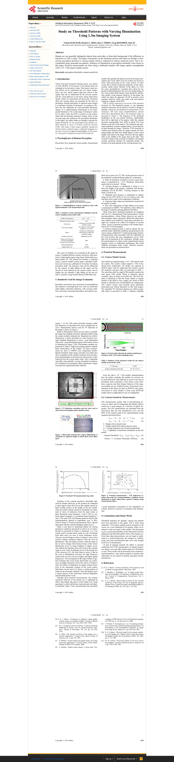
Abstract (32, 27)
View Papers (34, 54)
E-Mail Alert (35, 759)
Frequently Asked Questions (39, 85)
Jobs (123, 17)
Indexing (32, 51)
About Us (108, 17)
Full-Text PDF (34, 30)
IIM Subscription (35, 71)
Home (35, 17)
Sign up (108, 759)
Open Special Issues (36, 91)
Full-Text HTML (35, 33)
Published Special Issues (37, 94)
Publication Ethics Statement (39, 79)
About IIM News (35, 82)
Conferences (79, 17)
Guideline (32, 62)
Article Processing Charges (39, 65)
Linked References (36, 39)
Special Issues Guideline (37, 97)
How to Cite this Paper (37, 42)
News (94, 17)
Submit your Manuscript (125, 759)
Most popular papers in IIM (38, 76)
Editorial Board (34, 59)
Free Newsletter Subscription (39, 74)
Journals (50, 17)
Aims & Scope (34, 56)
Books (65, 17)
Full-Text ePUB (34, 36)
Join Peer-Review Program (54, 759)
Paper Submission (36, 68)
